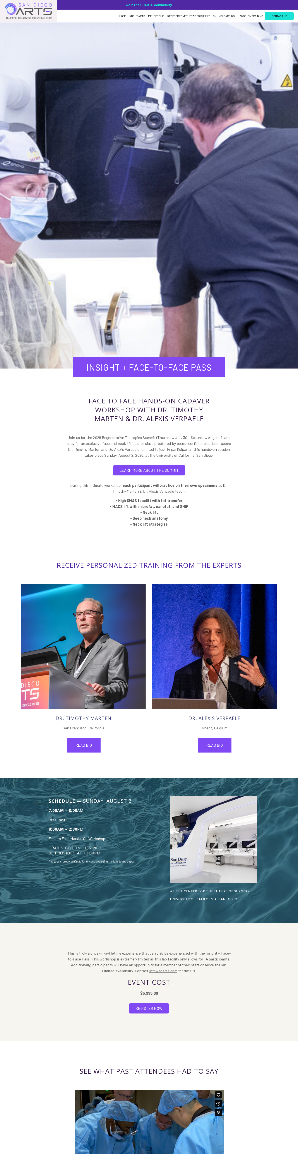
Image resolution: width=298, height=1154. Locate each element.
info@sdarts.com (163, 970)
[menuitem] (122, 16)
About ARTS (137, 15)
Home (122, 15)
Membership (156, 15)
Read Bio (83, 745)
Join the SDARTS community (149, 5)
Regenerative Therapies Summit (188, 15)
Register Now (149, 1008)
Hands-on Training (250, 15)
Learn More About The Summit (149, 470)
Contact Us (279, 15)
